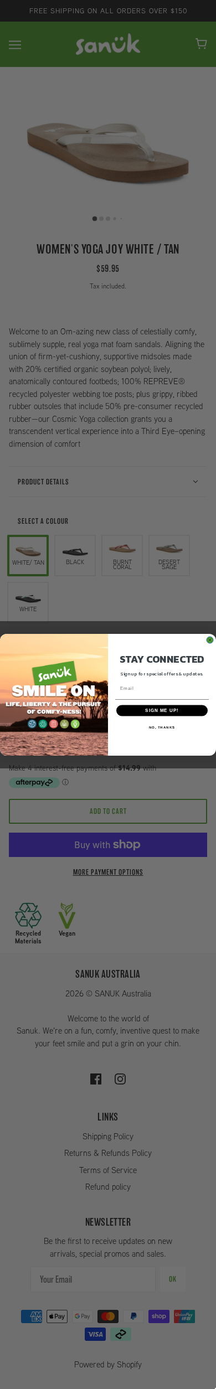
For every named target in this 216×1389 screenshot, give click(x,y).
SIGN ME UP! (162, 710)
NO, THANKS (162, 727)
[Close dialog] (210, 640)
